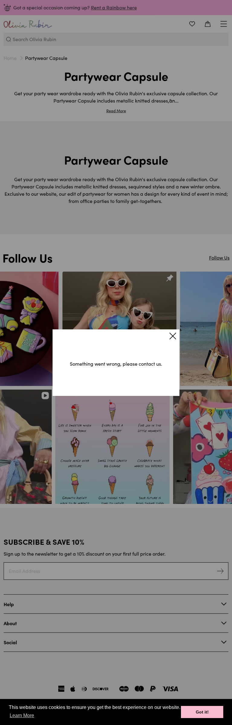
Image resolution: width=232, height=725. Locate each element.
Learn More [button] (22, 715)
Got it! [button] (202, 712)
